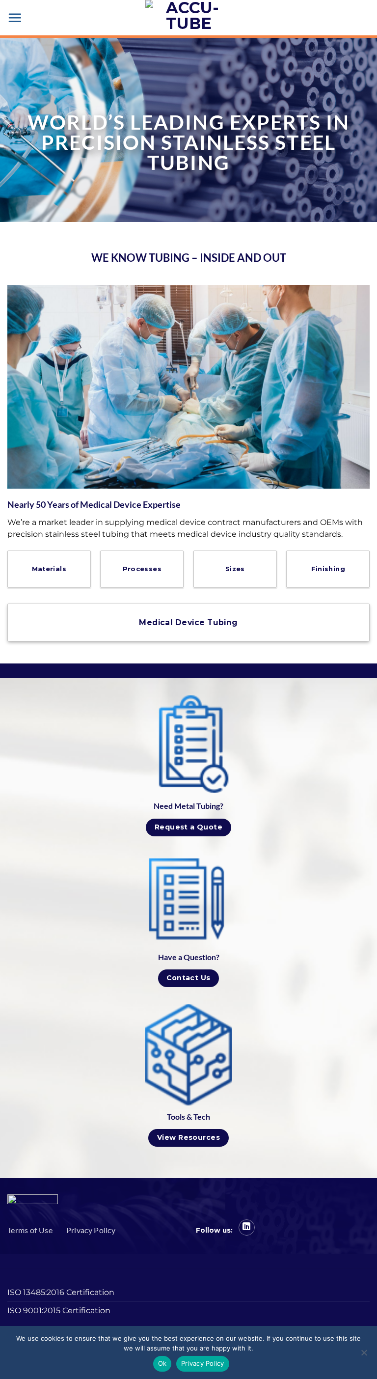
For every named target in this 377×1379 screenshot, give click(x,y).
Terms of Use (30, 1230)
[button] (14, 17)
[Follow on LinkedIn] (247, 1227)
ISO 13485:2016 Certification (60, 1292)
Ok (162, 1363)
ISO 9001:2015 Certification (58, 1310)
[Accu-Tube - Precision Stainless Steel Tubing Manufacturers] (188, 17)
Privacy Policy (90, 1230)
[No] (364, 1355)
